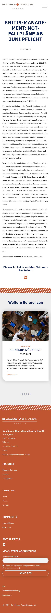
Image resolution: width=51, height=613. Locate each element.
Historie (5, 505)
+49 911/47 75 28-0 (10, 446)
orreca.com (6, 527)
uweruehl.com (8, 523)
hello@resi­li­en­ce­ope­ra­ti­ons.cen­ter (16, 454)
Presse (5, 501)
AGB (4, 586)
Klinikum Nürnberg (25, 350)
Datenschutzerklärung (11, 591)
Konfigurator (7, 479)
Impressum (7, 595)
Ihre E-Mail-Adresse (10, 556)
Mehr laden (11, 375)
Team (4, 496)
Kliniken (25, 346)
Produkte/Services (9, 470)
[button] (22, 394)
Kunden (5, 474)
